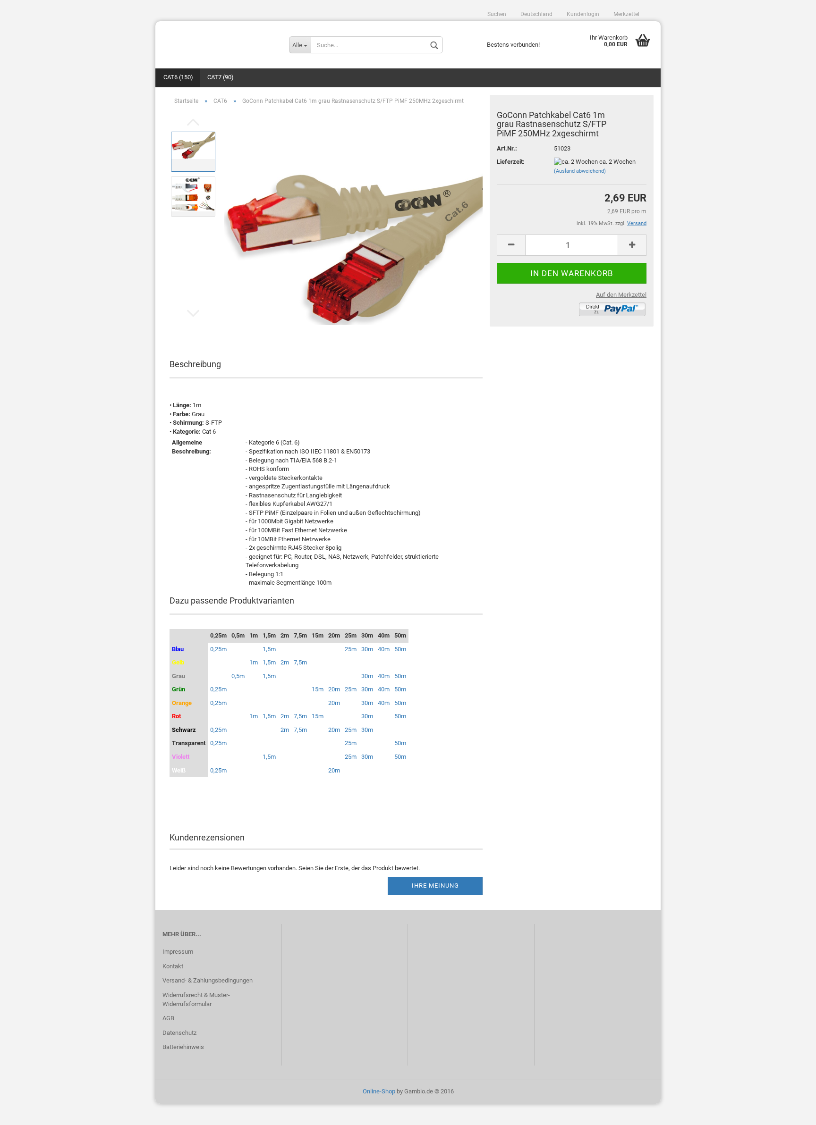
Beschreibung (195, 364)
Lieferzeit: (511, 161)
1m (253, 662)
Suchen (496, 14)
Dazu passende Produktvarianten (232, 600)
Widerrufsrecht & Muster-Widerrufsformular (196, 999)
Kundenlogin (583, 14)
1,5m (269, 649)
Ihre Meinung (435, 885)
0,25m (218, 649)
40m (384, 649)
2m (284, 662)
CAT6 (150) (178, 77)
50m (400, 649)
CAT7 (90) (220, 77)
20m (334, 689)
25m (351, 649)
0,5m (238, 676)
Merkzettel (626, 14)
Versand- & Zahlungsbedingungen (207, 980)
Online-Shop (379, 1091)
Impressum (177, 951)
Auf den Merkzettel (621, 294)
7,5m (300, 662)
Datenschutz (179, 1032)
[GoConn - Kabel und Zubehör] (218, 40)
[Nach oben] (790, 1110)
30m (367, 649)
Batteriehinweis (183, 1046)
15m (317, 689)
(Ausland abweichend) (580, 171)
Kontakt (172, 966)
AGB (168, 1018)
